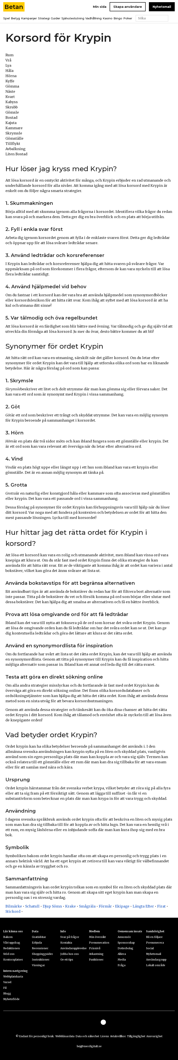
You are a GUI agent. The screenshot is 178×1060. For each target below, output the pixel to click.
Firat (161, 906)
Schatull (32, 906)
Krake (70, 906)
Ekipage (122, 906)
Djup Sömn (52, 906)
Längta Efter (143, 906)
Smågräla (87, 906)
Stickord (12, 911)
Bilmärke (13, 906)
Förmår (105, 906)
